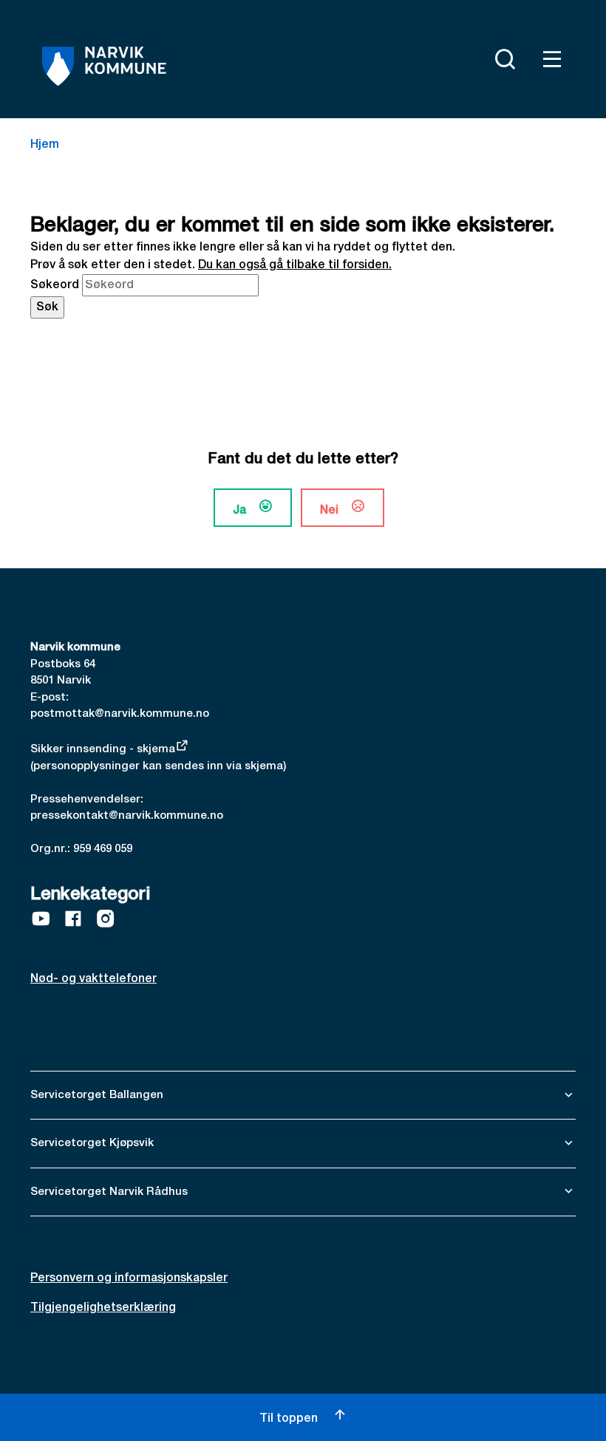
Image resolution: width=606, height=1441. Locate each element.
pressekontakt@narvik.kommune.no (126, 816)
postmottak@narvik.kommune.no (119, 714)
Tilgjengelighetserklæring (103, 1308)
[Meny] (549, 59)
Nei (329, 510)
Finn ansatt (466, 56)
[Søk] (502, 59)
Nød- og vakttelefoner (93, 979)
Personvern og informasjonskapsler (129, 1278)
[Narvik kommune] (104, 66)
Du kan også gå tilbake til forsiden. (295, 265)
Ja (239, 510)
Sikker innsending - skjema (102, 749)
